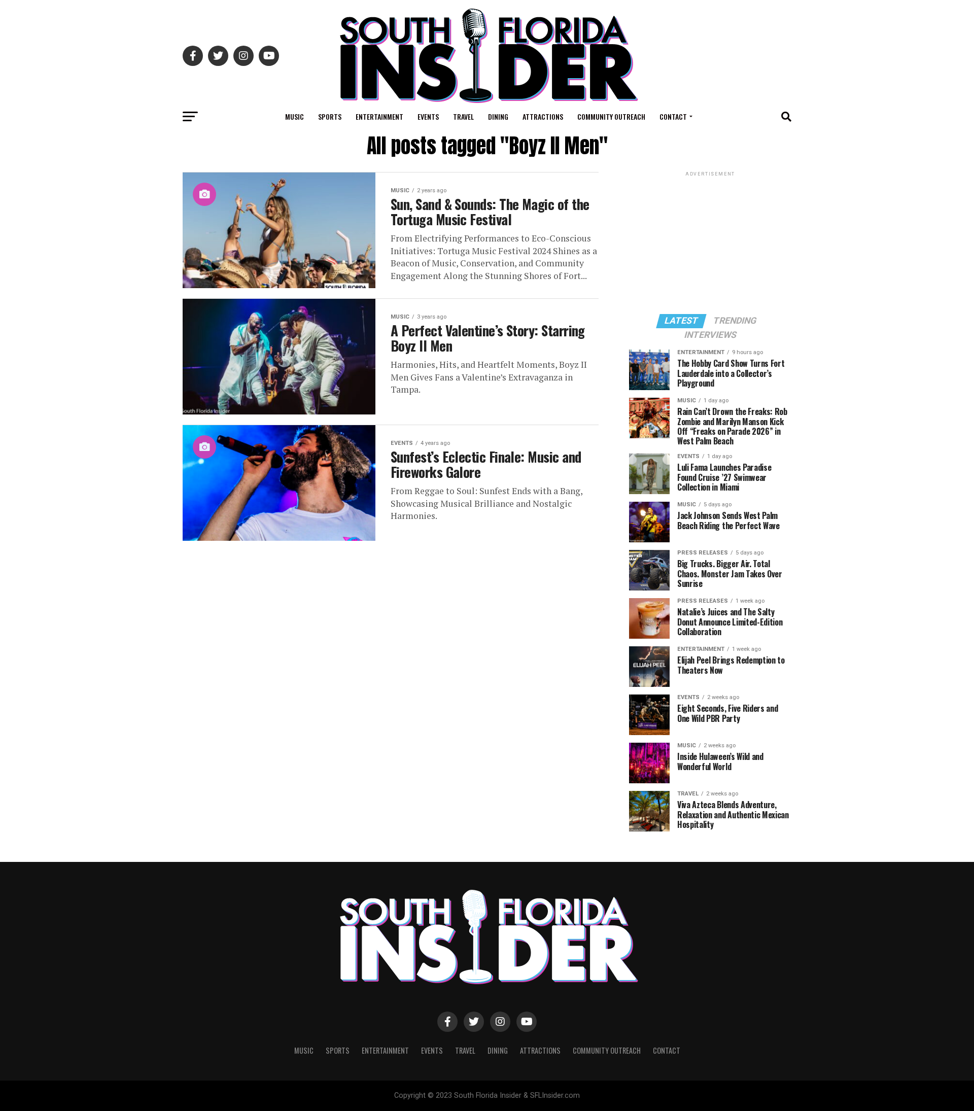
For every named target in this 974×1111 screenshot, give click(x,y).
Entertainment (379, 116)
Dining (498, 116)
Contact (673, 116)
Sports (329, 116)
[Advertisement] (710, 242)
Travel (463, 116)
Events (428, 116)
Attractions (543, 116)
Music (294, 116)
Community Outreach (611, 116)
